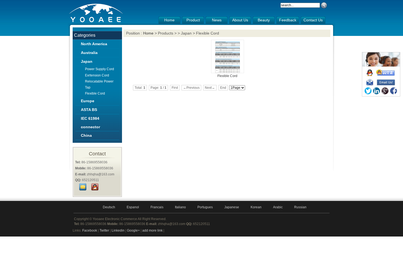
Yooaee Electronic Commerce (115, 219)
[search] (324, 5)
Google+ (133, 230)
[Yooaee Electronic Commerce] (96, 22)
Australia (89, 52)
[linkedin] (376, 90)
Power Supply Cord (99, 69)
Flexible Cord (95, 93)
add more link (152, 230)
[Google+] (385, 90)
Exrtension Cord (97, 75)
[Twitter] (368, 90)
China (86, 135)
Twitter (104, 230)
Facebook (89, 230)
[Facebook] (393, 90)
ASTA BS (89, 109)
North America (94, 44)
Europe (87, 101)
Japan (86, 61)
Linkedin (118, 230)
